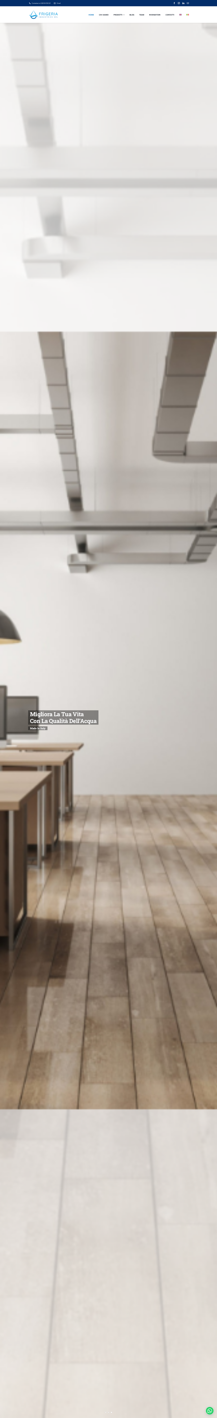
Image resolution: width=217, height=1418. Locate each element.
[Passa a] (180, 14)
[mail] (188, 3)
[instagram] (179, 3)
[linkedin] (183, 3)
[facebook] (174, 3)
